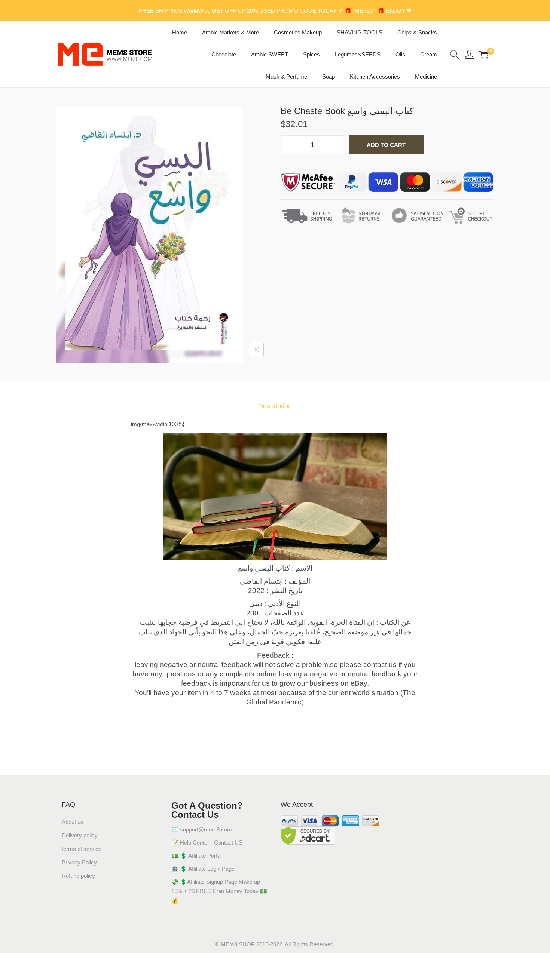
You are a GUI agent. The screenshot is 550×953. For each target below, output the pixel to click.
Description (275, 406)
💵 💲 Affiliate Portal (196, 855)
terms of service (81, 849)
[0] (483, 54)
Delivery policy (80, 835)
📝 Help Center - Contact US (206, 842)
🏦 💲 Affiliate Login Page (203, 869)
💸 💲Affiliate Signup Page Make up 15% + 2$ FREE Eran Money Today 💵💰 (219, 891)
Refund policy (78, 876)
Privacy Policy (79, 862)
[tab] (275, 406)
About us (72, 822)
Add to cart (386, 145)
